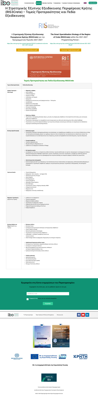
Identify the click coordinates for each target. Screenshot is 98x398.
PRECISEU (44, 3)
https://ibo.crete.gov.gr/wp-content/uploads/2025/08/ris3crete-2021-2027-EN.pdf (70, 44)
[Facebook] (79, 315)
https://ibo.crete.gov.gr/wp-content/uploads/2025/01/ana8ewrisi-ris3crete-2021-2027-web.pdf (27, 44)
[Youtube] (83, 315)
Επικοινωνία (77, 3)
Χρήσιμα (70, 3)
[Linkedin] (87, 315)
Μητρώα (50, 3)
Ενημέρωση (58, 3)
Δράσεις (65, 3)
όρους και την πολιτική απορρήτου (47, 298)
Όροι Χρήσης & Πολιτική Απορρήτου (45, 314)
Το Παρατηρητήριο (29, 3)
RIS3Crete (38, 3)
